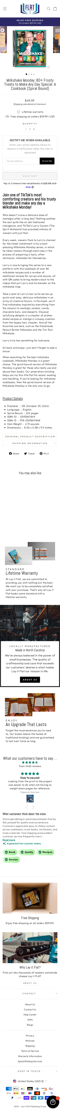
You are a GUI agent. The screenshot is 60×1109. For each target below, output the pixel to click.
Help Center (30, 1014)
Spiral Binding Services (30, 1061)
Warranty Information (30, 1056)
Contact (29, 993)
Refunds (30, 1040)
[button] (28, 807)
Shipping (18, 104)
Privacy (30, 1035)
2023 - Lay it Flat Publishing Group (30, 1106)
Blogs (30, 1024)
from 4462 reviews (30, 766)
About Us (30, 679)
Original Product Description (30, 436)
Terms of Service (30, 1050)
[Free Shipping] (30, 898)
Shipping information (30, 443)
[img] (30, 762)
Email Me (47, 160)
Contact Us (30, 1009)
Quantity (30, 123)
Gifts (30, 1019)
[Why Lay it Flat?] (30, 947)
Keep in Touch (29, 1071)
